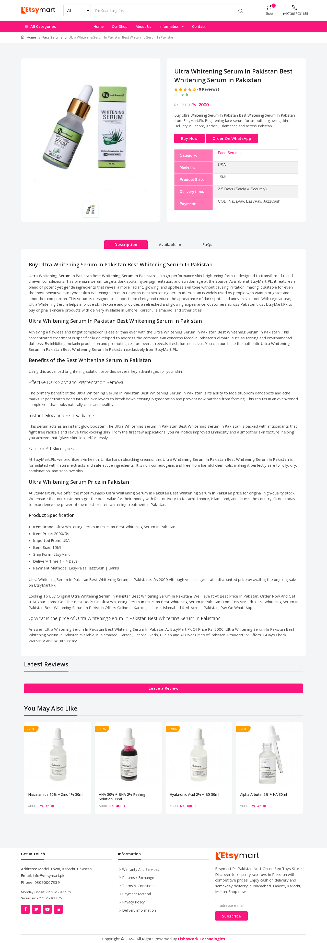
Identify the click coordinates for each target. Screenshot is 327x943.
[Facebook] (25, 909)
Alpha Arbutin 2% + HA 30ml (263, 794)
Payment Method (136, 893)
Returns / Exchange (138, 877)
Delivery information (139, 910)
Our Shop (119, 26)
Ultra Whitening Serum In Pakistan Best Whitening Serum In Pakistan (131, 596)
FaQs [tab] (208, 244)
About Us (143, 26)
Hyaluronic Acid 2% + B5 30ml (194, 794)
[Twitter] (36, 909)
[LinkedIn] (58, 909)
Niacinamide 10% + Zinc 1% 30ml (55, 794)
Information (169, 26)
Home (99, 26)
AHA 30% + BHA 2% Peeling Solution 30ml (122, 796)
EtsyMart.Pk (242, 601)
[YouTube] (47, 909)
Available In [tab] (170, 244)
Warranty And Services (140, 869)
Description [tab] (125, 244)
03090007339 (47, 882)
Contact (199, 26)
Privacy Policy (133, 902)
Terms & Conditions (138, 885)
